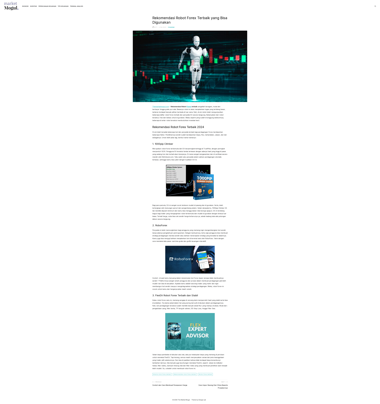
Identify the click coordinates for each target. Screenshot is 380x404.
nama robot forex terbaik (162, 374)
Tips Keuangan (63, 6)
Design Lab (202, 400)
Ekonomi (25, 6)
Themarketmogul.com (160, 107)
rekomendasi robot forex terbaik (185, 374)
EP (156, 27)
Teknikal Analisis (76, 6)
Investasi (33, 6)
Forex (189, 107)
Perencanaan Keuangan (47, 6)
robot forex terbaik (206, 374)
